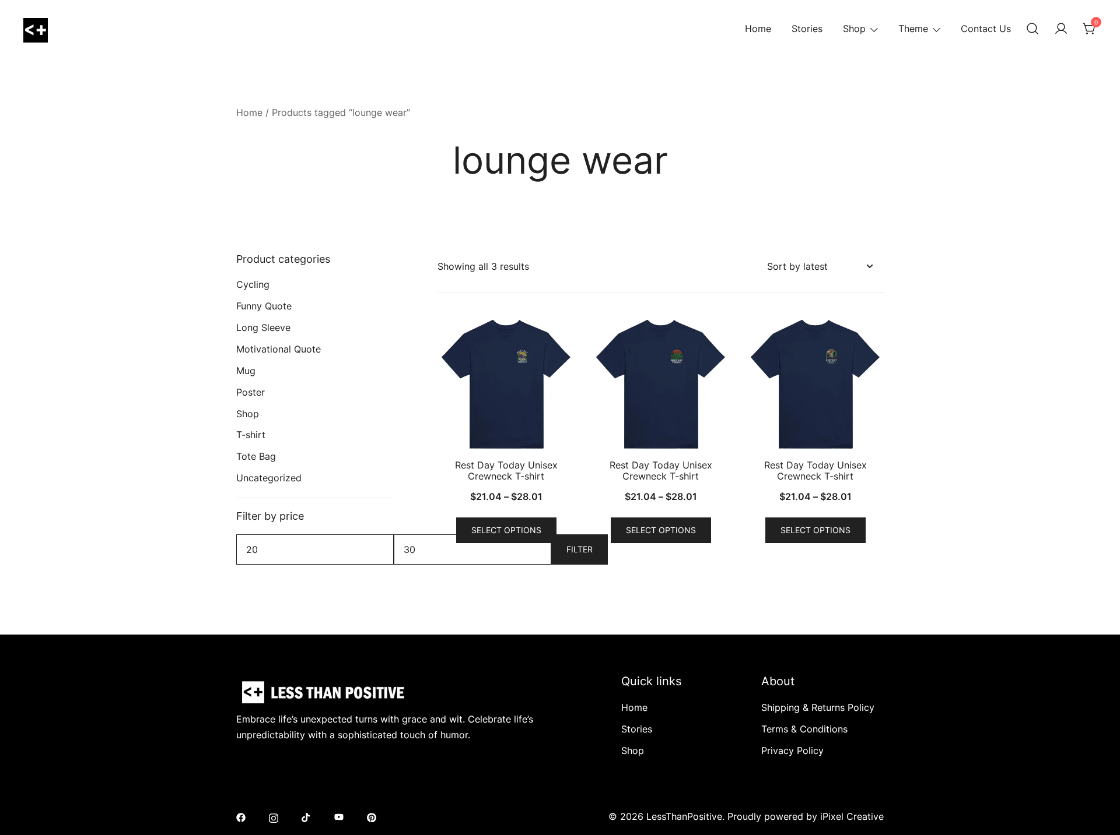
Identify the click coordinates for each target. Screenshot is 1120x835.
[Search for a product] (1033, 29)
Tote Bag (256, 456)
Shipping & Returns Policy (817, 707)
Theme (913, 28)
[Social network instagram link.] (273, 816)
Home (758, 28)
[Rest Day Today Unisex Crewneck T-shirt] (506, 384)
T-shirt (250, 435)
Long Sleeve (263, 327)
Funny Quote (264, 306)
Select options (506, 530)
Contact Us (986, 28)
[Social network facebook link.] (241, 816)
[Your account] (1061, 29)
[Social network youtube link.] (339, 816)
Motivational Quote (278, 349)
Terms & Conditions (804, 729)
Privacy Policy (792, 750)
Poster (250, 392)
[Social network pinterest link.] (371, 816)
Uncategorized (269, 478)
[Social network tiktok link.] (306, 816)
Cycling (253, 284)
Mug (246, 370)
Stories (807, 28)
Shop (854, 28)
